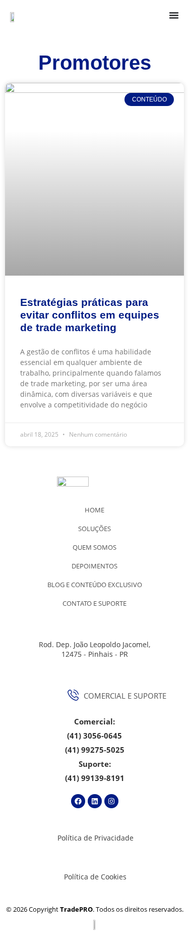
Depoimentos (94, 565)
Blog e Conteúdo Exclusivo (94, 584)
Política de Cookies (95, 876)
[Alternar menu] (174, 15)
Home (94, 509)
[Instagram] (111, 801)
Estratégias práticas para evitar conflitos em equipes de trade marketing (89, 314)
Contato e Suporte (94, 603)
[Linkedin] (95, 801)
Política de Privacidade (95, 838)
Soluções (94, 528)
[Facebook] (78, 801)
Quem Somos (94, 547)
